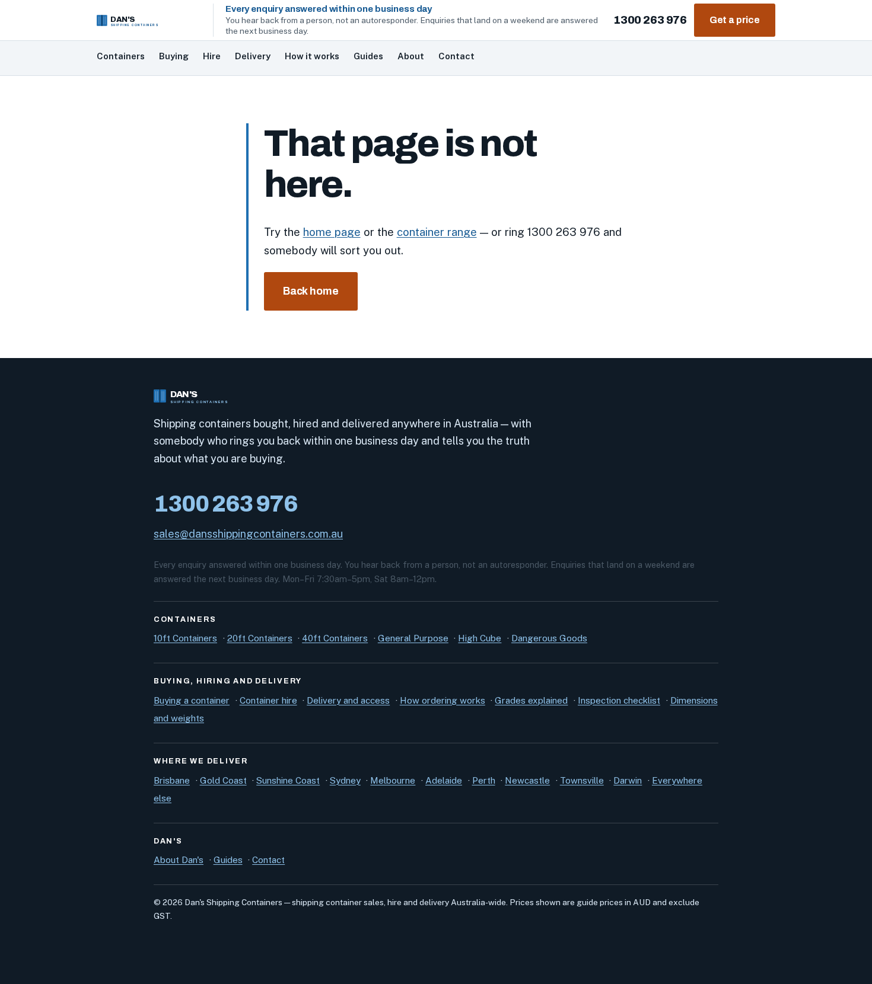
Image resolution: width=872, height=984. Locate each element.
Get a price (734, 20)
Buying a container (192, 700)
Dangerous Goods (549, 638)
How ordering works (442, 700)
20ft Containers (259, 638)
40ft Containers (335, 638)
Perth (483, 780)
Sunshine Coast (288, 780)
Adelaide (443, 780)
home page (332, 231)
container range (437, 231)
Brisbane (172, 780)
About (410, 56)
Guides (368, 56)
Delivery (252, 56)
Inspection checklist (619, 700)
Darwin (627, 780)
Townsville (582, 780)
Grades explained (531, 700)
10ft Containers (185, 638)
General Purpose (413, 638)
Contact (456, 56)
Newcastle (527, 780)
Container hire (268, 700)
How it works (312, 56)
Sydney (345, 780)
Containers (121, 56)
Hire (212, 56)
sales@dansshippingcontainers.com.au (248, 534)
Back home (310, 291)
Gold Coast (223, 780)
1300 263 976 (649, 20)
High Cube (479, 638)
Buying (174, 56)
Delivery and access (348, 700)
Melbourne (392, 780)
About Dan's (178, 860)
